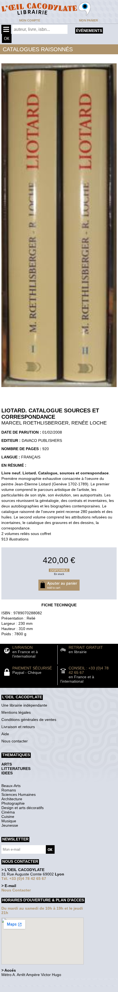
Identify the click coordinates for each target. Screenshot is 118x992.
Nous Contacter (16, 890)
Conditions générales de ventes (28, 719)
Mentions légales (16, 712)
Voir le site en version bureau (30, 982)
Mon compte (29, 20)
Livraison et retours (18, 727)
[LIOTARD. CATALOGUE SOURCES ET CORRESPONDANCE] (59, 388)
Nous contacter (14, 741)
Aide (5, 734)
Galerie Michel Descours (26, 989)
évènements (89, 30)
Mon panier (88, 20)
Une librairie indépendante (24, 705)
